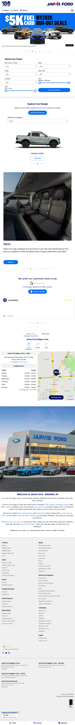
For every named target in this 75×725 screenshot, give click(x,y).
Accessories (42, 599)
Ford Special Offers (45, 545)
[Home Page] (6, 4)
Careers (41, 616)
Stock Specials (43, 550)
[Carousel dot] (25, 51)
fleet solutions (30, 515)
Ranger (52, 504)
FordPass (41, 618)
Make (40, 63)
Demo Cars (42, 556)
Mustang (59, 504)
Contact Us (42, 611)
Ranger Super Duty (8, 553)
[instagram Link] (9, 653)
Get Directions (56, 397)
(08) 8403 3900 (10, 677)
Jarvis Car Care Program (46, 583)
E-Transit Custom (7, 623)
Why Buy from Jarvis (45, 621)
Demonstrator (27, 513)
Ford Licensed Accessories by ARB (49, 596)
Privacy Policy (43, 638)
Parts (40, 588)
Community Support (45, 623)
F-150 (46, 504)
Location (7, 79)
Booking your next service (11, 522)
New (19, 513)
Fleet (40, 561)
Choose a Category (15, 117)
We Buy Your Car (44, 628)
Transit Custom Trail (8, 565)
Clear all (67, 59)
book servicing (40, 507)
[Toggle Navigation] (72, 10)
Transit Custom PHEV (8, 621)
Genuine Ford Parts (27, 524)
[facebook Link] (3, 653)
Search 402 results (54, 90)
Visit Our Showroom (37, 113)
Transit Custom (7, 563)
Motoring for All (43, 626)
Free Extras (42, 586)
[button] (9, 716)
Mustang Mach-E (7, 585)
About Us (41, 613)
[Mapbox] (42, 399)
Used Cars (42, 558)
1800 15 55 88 (21, 359)
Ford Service (42, 578)
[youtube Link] (6, 653)
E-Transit (5, 616)
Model (7, 71)
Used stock (41, 513)
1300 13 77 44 (47, 667)
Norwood (45, 334)
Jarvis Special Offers (45, 548)
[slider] (39, 83)
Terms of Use (43, 641)
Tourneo (4, 568)
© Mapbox (71, 399)
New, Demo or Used (11, 63)
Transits (8, 507)
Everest (66, 504)
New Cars (42, 553)
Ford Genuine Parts (45, 593)
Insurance (42, 571)
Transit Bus (5, 573)
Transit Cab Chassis (8, 575)
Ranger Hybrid (6, 550)
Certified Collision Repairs (46, 591)
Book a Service (43, 581)
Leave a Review (39, 291)
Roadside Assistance (45, 601)
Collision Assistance (45, 604)
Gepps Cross (30, 334)
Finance (41, 563)
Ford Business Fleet (45, 569)
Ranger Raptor (6, 548)
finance (19, 515)
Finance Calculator (44, 566)
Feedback (42, 631)
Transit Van (5, 570)
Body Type (41, 71)
